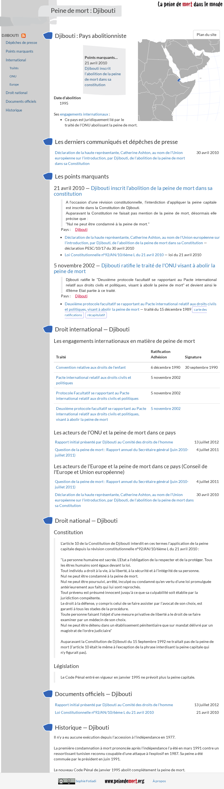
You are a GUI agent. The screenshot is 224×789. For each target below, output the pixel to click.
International (16, 60)
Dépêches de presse (21, 43)
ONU (13, 76)
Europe (14, 84)
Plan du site (206, 34)
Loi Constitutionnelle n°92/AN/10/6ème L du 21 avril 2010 (114, 254)
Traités (14, 68)
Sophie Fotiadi (86, 781)
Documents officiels (21, 101)
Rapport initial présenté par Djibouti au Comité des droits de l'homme (114, 442)
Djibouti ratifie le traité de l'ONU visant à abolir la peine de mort (134, 268)
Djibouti (81, 229)
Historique (14, 110)
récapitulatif (96, 315)
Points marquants (19, 51)
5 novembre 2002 (166, 408)
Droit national (16, 93)
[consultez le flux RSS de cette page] (23, 35)
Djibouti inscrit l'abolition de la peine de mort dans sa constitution (133, 191)
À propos (159, 781)
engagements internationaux (84, 114)
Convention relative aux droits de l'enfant (91, 367)
